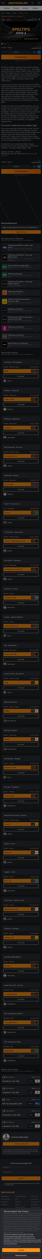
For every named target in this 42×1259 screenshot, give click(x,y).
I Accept (21, 1250)
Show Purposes (21, 1255)
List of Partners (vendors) (12, 1246)
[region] (21, 1233)
